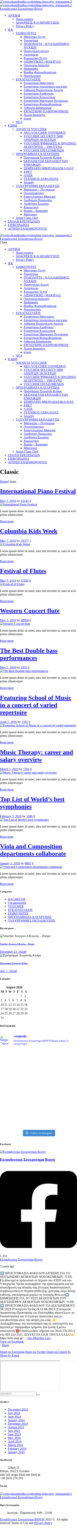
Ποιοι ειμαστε (25, 19)
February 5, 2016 (11, 816)
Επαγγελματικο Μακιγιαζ (40, 196)
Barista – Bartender (36, 211)
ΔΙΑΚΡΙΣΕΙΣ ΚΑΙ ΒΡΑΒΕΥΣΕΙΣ (37, 22)
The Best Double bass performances (28, 654)
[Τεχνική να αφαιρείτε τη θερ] (38, 1063)
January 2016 (16, 1452)
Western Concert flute (30, 610)
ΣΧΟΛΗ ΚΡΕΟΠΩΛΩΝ (24, 221)
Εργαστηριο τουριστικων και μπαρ (45, 86)
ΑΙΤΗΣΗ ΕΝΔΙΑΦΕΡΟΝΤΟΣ (27, 228)
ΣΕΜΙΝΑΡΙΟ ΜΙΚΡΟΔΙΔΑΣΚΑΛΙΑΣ (48, 168)
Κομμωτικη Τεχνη (35, 58)
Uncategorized (17, 902)
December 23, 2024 (12, 951)
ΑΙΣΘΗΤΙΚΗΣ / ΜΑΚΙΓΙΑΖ (42, 61)
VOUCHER (16, 906)
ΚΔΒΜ (12, 125)
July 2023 (14, 1430)
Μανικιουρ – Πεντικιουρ (39, 189)
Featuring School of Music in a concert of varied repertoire (35, 705)
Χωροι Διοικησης (34, 115)
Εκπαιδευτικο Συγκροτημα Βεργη (21, 1259)
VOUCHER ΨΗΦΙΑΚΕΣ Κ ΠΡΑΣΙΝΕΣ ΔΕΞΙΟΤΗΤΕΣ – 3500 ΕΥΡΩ (50, 145)
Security (29, 182)
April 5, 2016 (8, 722)
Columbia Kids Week (28, 531)
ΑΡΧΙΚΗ (14, 15)
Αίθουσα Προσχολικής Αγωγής (43, 90)
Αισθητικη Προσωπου (38, 200)
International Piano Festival (38, 491)
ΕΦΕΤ (28, 171)
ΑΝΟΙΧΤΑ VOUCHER (31, 129)
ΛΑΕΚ (28, 175)
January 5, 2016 (10, 863)
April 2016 (15, 1441)
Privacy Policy (25, 26)
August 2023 (16, 1427)
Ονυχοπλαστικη (34, 193)
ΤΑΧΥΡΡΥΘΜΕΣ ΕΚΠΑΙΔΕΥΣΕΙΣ (31, 920)
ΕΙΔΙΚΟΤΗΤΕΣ (26, 33)
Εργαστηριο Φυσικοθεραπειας (43, 104)
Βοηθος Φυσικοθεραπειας (40, 72)
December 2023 (18, 1423)
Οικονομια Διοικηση (36, 65)
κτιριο (27, 118)
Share (5, 1345)
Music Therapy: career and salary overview (36, 756)
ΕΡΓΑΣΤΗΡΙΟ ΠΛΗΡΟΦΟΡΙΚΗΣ (46, 111)
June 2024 (14, 1416)
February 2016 (17, 1448)
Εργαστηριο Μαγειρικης (39, 83)
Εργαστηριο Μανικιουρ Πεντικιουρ (46, 100)
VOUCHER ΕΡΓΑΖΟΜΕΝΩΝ (44, 150)
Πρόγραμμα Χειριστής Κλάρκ (43, 157)
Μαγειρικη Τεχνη (34, 36)
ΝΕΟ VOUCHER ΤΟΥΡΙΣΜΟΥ (45, 132)
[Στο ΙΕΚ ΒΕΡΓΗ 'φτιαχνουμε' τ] (38, 1085)
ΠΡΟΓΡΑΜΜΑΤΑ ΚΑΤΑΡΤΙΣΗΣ (37, 154)
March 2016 (15, 1445)
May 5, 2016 (8, 501)
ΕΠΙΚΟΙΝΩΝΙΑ (18, 225)
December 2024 (18, 1409)
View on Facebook (12, 1341)
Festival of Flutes (23, 570)
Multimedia (31, 68)
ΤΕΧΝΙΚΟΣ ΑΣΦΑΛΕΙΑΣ (41, 179)
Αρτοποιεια (31, 54)
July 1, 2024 (7, 971)
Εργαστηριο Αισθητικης (39, 93)
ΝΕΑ (19, 122)
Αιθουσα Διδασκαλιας (38, 108)
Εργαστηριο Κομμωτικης (39, 97)
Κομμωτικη (31, 207)
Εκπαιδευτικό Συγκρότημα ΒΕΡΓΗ (22, 1519)
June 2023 (14, 1434)
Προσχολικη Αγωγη (36, 51)
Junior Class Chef (27, 218)
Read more (7, 521)
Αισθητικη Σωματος (36, 203)
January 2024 (16, 1420)
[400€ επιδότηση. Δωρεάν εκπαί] (38, 1101)
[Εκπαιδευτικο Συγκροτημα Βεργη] (23, 1151)
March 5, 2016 (9, 769)
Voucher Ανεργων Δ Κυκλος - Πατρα (17, 944)
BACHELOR (16, 899)
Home (4, 481)
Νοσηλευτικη (32, 76)
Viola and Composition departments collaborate (33, 850)
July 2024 (14, 1413)
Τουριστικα (31, 40)
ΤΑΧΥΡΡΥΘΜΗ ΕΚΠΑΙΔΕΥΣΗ (37, 186)
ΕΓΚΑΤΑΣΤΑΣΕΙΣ (28, 79)
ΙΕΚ (10, 29)
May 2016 (14, 1438)
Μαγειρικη (30, 214)
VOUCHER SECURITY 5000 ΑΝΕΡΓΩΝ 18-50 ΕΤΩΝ (43, 138)
